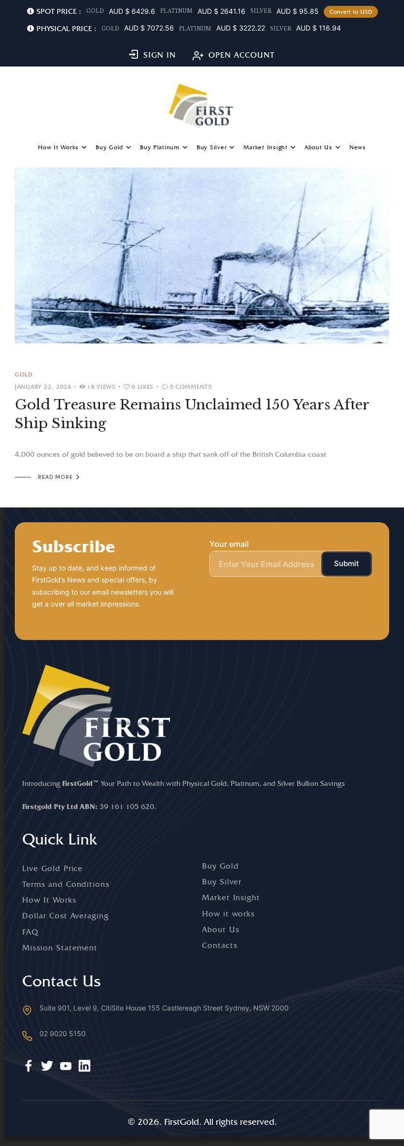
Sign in (159, 55)
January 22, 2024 (43, 386)
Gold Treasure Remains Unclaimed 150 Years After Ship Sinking (192, 414)
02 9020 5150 (62, 1033)
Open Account (241, 55)
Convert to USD (351, 11)
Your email (229, 544)
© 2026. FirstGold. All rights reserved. (202, 1121)
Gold (24, 374)
